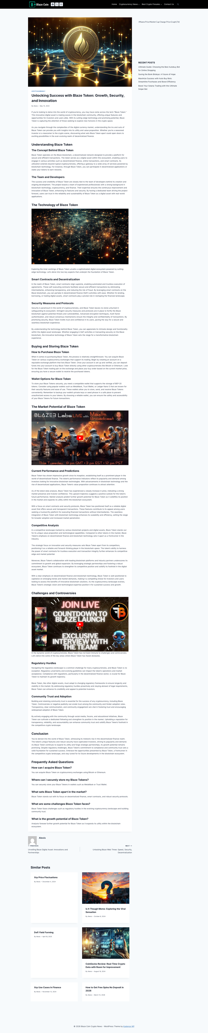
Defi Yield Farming (44, 932)
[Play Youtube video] (80, 437)
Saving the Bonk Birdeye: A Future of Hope (157, 74)
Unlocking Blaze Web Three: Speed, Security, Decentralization (112, 849)
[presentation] (105, 888)
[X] (57, 4)
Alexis (36, 106)
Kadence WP (128, 1026)
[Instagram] (61, 4)
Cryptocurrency (38, 91)
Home (114, 4)
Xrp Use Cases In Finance (47, 987)
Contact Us (169, 4)
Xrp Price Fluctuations (46, 877)
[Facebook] (52, 4)
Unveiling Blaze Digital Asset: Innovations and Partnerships (48, 849)
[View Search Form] (178, 4)
